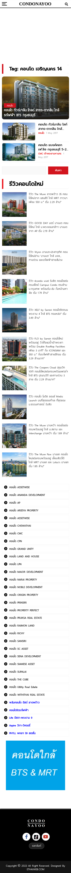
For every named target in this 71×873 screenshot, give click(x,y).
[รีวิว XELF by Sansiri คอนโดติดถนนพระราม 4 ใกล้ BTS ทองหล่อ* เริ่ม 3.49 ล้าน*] (14, 320)
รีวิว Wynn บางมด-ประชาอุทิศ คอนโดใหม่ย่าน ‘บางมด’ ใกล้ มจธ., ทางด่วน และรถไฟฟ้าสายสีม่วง (48, 256)
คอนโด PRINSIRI (18, 602)
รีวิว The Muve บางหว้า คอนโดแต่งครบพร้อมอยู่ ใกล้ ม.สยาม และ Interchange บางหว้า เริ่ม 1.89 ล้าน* (49, 429)
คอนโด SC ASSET (18, 649)
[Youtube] (46, 837)
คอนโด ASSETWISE (19, 487)
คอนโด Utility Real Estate (23, 687)
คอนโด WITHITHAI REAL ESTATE (27, 695)
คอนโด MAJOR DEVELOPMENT (26, 572)
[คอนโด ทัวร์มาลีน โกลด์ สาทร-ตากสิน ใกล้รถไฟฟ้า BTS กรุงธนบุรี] (35, 97)
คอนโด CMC (16, 533)
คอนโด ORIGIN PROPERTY (23, 595)
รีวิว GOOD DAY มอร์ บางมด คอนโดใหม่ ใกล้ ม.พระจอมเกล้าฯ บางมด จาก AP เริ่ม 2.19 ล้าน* (48, 227)
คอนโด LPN (15, 564)
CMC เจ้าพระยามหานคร (49, 153)
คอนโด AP (14, 503)
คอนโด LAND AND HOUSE (24, 556)
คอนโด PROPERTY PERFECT (24, 610)
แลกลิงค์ (36, 846)
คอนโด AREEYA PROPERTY (23, 510)
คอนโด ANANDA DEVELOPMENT (27, 495)
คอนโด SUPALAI (17, 672)
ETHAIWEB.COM (35, 869)
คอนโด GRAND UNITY (21, 549)
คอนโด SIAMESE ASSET (22, 664)
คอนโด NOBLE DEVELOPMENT (25, 587)
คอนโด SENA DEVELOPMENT (25, 656)
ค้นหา (58, 170)
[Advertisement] (35, 34)
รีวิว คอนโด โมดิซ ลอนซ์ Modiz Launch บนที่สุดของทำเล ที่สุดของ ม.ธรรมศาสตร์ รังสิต (47, 400)
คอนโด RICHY (16, 633)
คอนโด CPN (15, 541)
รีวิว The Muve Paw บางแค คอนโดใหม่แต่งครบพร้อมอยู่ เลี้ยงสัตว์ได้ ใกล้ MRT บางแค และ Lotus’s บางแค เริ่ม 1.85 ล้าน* (48, 460)
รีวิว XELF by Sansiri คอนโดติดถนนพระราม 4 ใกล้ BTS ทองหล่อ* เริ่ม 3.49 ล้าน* (48, 314)
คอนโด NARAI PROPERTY (23, 579)
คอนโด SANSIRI (17, 641)
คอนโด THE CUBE (18, 679)
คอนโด (41, 133)
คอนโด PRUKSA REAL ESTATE (25, 618)
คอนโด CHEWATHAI (20, 526)
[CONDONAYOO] (35, 4)
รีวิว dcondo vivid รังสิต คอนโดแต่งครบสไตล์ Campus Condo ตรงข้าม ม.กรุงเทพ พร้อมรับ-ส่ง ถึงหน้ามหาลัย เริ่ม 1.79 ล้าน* (48, 287)
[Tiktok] (36, 837)
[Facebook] (26, 837)
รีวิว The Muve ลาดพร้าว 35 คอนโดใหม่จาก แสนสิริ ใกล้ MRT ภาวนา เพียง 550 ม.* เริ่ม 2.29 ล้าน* (48, 198)
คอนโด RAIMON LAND (22, 625)
